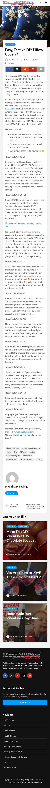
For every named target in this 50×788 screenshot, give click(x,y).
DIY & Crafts (10, 44)
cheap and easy (12, 448)
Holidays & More (11, 741)
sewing (39, 459)
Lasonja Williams (16, 554)
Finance (7, 725)
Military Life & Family (12, 746)
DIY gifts (23, 452)
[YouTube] (29, 675)
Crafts (8, 452)
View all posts (11, 493)
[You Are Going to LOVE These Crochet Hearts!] (25, 581)
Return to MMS (10, 767)
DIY (15, 452)
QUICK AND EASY (26, 459)
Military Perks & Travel (13, 752)
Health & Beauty (10, 736)
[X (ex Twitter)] (11, 675)
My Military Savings (15, 60)
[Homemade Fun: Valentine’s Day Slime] (25, 622)
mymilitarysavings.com (24, 432)
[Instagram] (23, 675)
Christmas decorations (31, 448)
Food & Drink (23, 527)
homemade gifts (13, 456)
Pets (6, 762)
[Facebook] (5, 675)
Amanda (13, 595)
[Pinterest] (17, 675)
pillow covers (11, 459)
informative (27, 456)
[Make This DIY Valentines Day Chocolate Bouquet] (25, 540)
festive (32, 452)
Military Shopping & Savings (15, 757)
